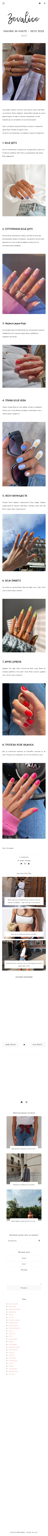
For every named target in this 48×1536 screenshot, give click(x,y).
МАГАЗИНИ (13, 1339)
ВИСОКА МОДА (14, 1309)
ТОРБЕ (11, 1366)
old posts (37, 1045)
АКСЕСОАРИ (13, 1304)
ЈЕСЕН (11, 1317)
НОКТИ (28, 860)
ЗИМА (11, 1315)
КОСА (11, 1331)
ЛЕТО (22, 860)
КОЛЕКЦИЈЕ (13, 1325)
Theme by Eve (31, 1532)
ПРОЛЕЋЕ (12, 1358)
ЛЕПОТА (12, 1333)
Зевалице (20, 1532)
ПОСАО (11, 1355)
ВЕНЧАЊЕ (12, 1306)
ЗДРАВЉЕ (12, 1312)
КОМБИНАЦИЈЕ (15, 1328)
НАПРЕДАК (13, 1344)
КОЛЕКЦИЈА (13, 1323)
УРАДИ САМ (13, 1371)
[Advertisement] (23, 1074)
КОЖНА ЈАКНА (14, 1320)
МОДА (11, 1342)
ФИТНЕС (12, 1374)
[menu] (3, 3)
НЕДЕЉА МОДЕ (14, 1347)
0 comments (24, 857)
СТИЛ (11, 1363)
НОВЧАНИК (13, 1350)
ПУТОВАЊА (13, 1361)
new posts (11, 1045)
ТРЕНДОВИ (13, 1369)
